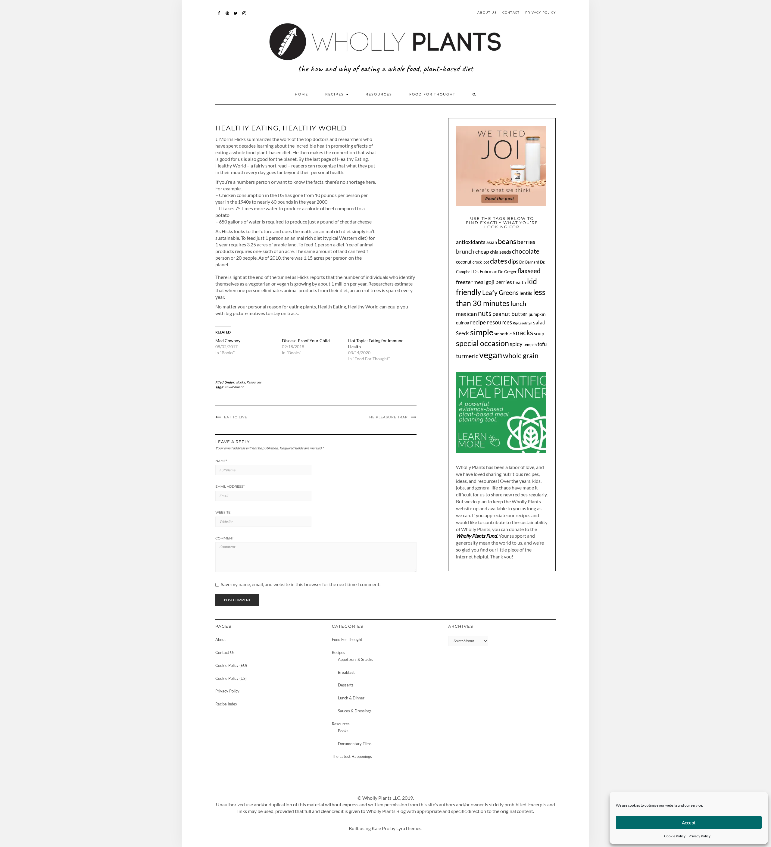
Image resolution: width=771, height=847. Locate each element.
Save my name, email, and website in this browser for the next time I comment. (300, 584)
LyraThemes (408, 828)
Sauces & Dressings (355, 710)
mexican (466, 313)
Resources (379, 94)
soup (539, 333)
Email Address (230, 486)
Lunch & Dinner (351, 697)
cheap (482, 251)
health (519, 282)
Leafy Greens (500, 292)
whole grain (520, 356)
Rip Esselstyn (522, 323)
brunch (465, 251)
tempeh (530, 344)
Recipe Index (226, 704)
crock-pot (481, 262)
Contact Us (225, 652)
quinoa (462, 322)
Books (240, 382)
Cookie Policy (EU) (231, 665)
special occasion (482, 343)
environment (234, 387)
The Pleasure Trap (387, 417)
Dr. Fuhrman (485, 271)
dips (513, 261)
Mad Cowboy (227, 340)
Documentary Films (355, 743)
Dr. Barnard (529, 262)
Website (222, 512)
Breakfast (346, 672)
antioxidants (470, 242)
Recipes (335, 94)
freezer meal (470, 282)
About (220, 639)
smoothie (503, 333)
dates (498, 260)
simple (481, 332)
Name (221, 461)
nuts (485, 313)
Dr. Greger (507, 271)
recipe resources (491, 322)
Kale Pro (380, 828)
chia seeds (500, 252)
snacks (523, 332)
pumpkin (537, 314)
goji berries (499, 282)
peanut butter (510, 314)
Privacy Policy (699, 836)
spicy (516, 343)
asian (491, 242)
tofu (542, 344)
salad (539, 322)
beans (507, 241)
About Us (487, 12)
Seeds (462, 333)
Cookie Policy (674, 836)
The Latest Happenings (352, 756)
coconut (464, 261)
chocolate (525, 251)
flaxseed (529, 271)
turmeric (467, 355)
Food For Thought (432, 94)
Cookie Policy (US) (231, 678)
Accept (689, 822)
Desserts (346, 685)
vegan (490, 354)
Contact (511, 12)
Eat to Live (235, 417)
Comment (224, 538)
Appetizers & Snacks (355, 659)
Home (301, 94)
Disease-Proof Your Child (306, 340)
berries (526, 241)
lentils (526, 293)
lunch (518, 303)
